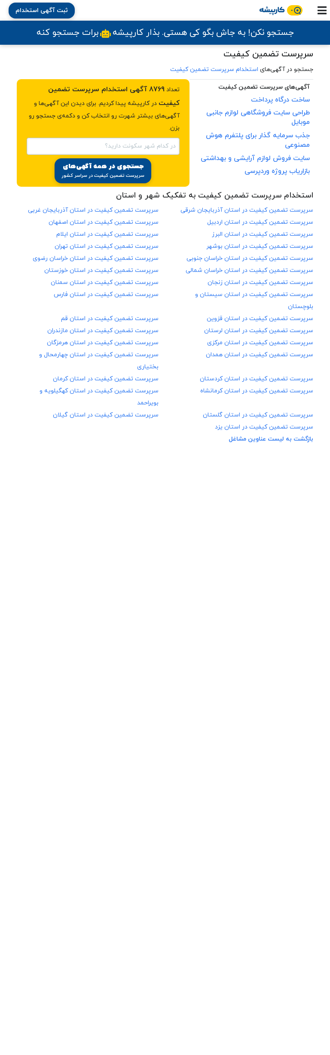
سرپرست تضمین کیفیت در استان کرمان (106, 379)
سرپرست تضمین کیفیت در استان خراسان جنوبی (249, 258)
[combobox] (103, 145)
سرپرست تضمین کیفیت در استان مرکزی (260, 343)
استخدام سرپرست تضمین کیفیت (214, 69)
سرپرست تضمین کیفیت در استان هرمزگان (103, 343)
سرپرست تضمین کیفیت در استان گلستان (258, 415)
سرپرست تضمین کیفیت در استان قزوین (260, 319)
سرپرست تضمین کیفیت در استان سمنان (105, 282)
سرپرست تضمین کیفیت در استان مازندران (103, 331)
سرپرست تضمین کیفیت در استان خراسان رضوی (96, 258)
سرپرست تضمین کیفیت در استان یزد (264, 427)
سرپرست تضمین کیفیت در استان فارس (106, 294)
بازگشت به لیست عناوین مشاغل (271, 439)
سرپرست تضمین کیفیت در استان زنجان (260, 282)
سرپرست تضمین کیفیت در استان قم (110, 319)
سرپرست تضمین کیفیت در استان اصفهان (104, 222)
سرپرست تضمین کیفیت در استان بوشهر (259, 246)
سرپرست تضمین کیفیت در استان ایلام (107, 234)
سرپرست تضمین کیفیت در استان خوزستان (101, 270)
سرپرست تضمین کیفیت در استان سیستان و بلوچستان (254, 300)
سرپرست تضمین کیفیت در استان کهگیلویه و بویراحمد (99, 397)
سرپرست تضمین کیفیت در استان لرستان (258, 331)
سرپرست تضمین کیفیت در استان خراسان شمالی (249, 270)
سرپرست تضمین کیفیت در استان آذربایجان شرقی (246, 210)
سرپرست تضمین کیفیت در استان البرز (262, 234)
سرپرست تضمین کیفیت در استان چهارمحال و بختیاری (99, 361)
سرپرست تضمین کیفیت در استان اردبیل (260, 222)
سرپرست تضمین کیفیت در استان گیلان (106, 415)
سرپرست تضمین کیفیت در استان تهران (107, 246)
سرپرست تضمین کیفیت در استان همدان (259, 355)
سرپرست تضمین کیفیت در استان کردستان (256, 379)
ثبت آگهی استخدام (41, 10)
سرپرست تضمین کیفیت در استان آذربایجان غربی (93, 210)
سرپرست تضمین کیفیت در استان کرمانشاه (256, 391)
